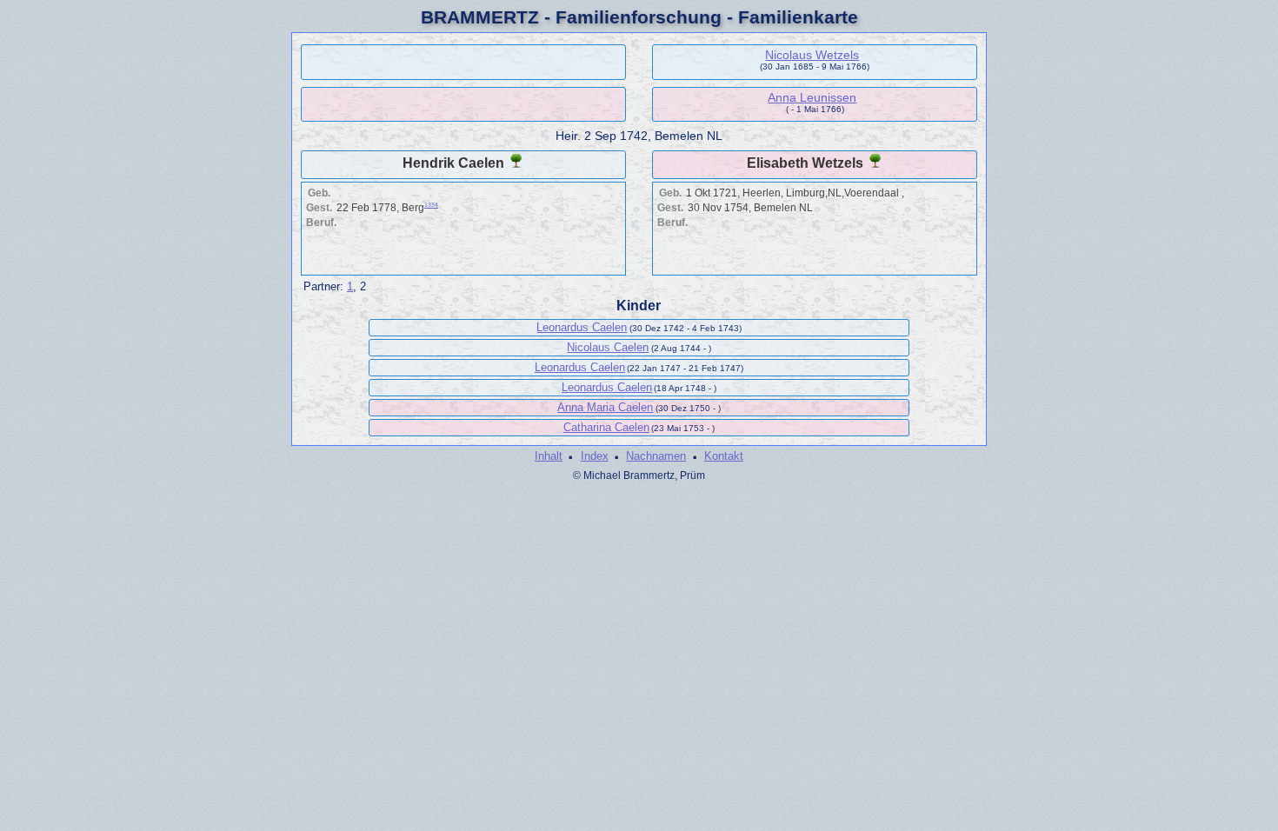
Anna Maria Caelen (605, 407)
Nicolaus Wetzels (812, 55)
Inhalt (548, 455)
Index (595, 455)
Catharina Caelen (606, 427)
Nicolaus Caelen (608, 347)
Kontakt (723, 455)
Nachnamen (656, 455)
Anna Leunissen (812, 97)
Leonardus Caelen (581, 327)
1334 (431, 205)
